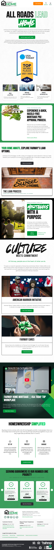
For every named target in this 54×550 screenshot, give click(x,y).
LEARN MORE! (27, 462)
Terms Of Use (12, 535)
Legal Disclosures (20, 535)
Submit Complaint (41, 525)
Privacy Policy (5, 535)
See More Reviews (27, 504)
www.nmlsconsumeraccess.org (8, 546)
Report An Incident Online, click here (26, 527)
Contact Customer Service (8, 525)
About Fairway (32, 233)
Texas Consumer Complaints (32, 535)
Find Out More (27, 351)
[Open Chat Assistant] (50, 546)
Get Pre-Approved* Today (27, 37)
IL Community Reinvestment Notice (9, 537)
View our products (27, 163)
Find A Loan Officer (32, 137)
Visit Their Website (27, 310)
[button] (50, 4)
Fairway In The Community (42, 233)
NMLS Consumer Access (27, 516)
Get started (38, 3)
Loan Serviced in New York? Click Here (8, 528)
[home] (8, 3)
